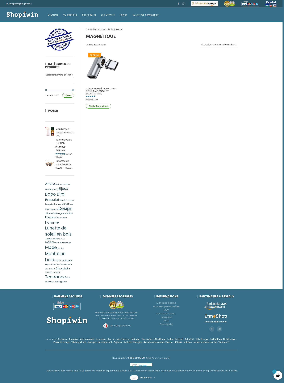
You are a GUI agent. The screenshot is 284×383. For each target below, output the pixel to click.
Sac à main (50, 269)
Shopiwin (63, 268)
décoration (51, 213)
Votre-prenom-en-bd (205, 342)
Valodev (188, 342)
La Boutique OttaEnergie (222, 339)
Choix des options (99, 106)
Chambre (57, 204)
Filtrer (68, 95)
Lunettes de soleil (52, 239)
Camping (70, 200)
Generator (147, 339)
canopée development (100, 342)
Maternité (67, 242)
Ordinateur (67, 260)
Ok (134, 377)
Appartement (51, 189)
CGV (166, 310)
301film (178, 342)
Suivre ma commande (146, 14)
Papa (47, 264)
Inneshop (101, 339)
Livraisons (166, 317)
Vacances (49, 282)
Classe (65, 203)
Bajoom (118, 342)
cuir (71, 204)
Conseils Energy (61, 342)
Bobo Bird (55, 194)
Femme (62, 217)
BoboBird (189, 339)
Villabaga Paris (78, 342)
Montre (60, 248)
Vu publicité (70, 14)
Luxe (62, 239)
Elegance (61, 213)
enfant (70, 213)
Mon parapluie (87, 339)
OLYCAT (57, 260)
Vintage (59, 281)
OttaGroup (160, 339)
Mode (51, 247)
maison (50, 242)
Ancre (50, 183)
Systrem (62, 339)
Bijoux (63, 188)
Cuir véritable (51, 209)
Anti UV (67, 184)
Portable (57, 265)
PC (52, 264)
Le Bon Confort (175, 339)
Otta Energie (202, 339)
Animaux (59, 184)
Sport (58, 272)
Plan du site (166, 324)
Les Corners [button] (108, 14)
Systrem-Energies (133, 342)
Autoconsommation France (158, 342)
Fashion (51, 217)
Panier (123, 14)
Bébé (62, 200)
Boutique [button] (53, 14)
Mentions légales (166, 303)
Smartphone (50, 272)
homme (52, 222)
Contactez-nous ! (166, 313)
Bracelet (52, 199)
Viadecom (223, 342)
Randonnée (66, 264)
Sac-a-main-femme (119, 339)
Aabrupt (135, 339)
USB (68, 277)
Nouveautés (89, 14)
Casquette (49, 204)
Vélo (65, 282)
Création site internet (216, 321)
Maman (59, 242)
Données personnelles (166, 306)
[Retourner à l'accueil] (22, 15)
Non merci (146, 377)
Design (65, 208)
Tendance (55, 277)
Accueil (89, 29)
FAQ (166, 320)
